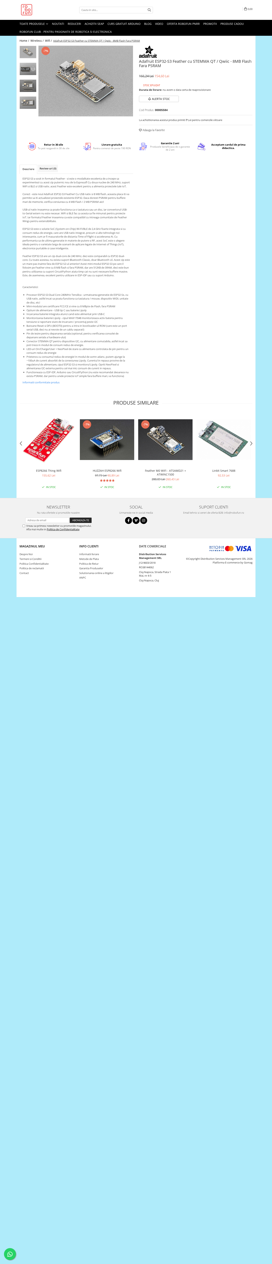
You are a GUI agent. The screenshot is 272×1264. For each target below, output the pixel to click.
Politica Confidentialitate (34, 563)
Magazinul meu (32, 546)
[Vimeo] (136, 520)
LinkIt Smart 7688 (223, 471)
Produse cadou (232, 24)
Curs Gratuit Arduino (124, 24)
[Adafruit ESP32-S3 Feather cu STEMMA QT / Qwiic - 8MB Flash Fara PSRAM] (85, 81)
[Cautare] (149, 10)
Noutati (58, 24)
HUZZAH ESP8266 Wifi (107, 471)
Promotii (210, 24)
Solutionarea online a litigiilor (96, 573)
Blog (148, 24)
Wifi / (49, 41)
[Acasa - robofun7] (39, 10)
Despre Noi (26, 554)
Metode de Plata (89, 559)
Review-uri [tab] (48, 168)
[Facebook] (128, 520)
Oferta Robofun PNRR (183, 24)
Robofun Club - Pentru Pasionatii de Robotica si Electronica (66, 32)
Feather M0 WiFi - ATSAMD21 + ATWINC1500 (165, 472)
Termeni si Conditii (30, 559)
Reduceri (74, 24)
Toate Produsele (33, 24)
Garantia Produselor (91, 568)
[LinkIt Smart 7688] (224, 439)
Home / (25, 41)
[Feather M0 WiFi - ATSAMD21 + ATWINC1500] (165, 439)
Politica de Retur (89, 563)
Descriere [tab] (28, 169)
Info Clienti (89, 546)
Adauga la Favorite (153, 130)
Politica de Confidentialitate (63, 529)
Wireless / (37, 41)
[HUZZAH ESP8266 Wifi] (107, 439)
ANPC (82, 577)
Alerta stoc (161, 99)
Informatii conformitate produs (41, 382)
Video (159, 24)
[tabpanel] (85, 81)
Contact (24, 573)
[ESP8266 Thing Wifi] (49, 440)
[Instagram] (143, 520)
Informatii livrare (89, 554)
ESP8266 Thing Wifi (48, 471)
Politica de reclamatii (32, 568)
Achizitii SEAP (94, 24)
